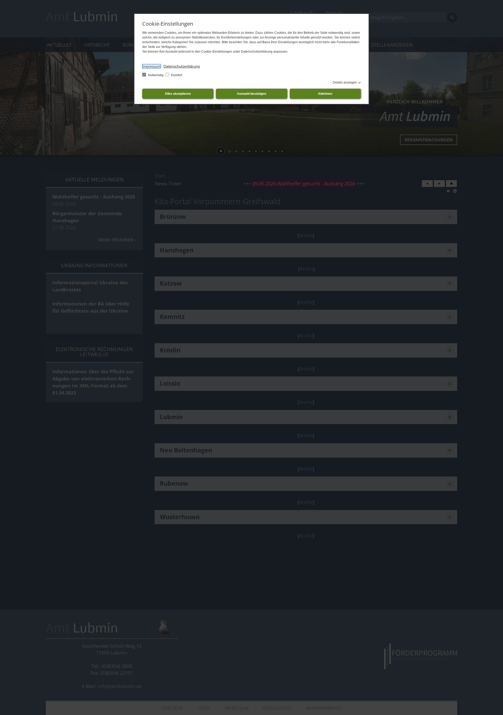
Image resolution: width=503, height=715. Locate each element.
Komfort (176, 75)
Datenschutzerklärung (181, 66)
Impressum (151, 66)
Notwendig (155, 75)
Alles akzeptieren (178, 94)
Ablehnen (325, 94)
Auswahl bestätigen (251, 94)
